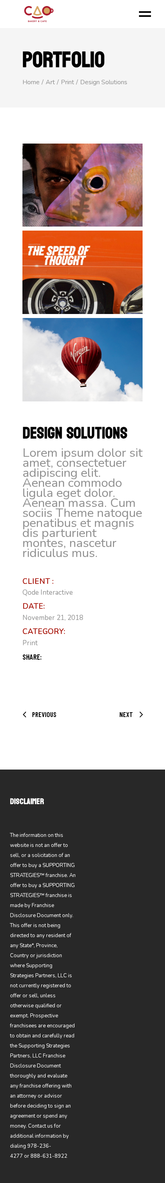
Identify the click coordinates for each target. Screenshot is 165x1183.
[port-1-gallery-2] (82, 272)
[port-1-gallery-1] (82, 185)
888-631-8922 (48, 1156)
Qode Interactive (47, 592)
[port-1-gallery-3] (82, 359)
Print (30, 643)
